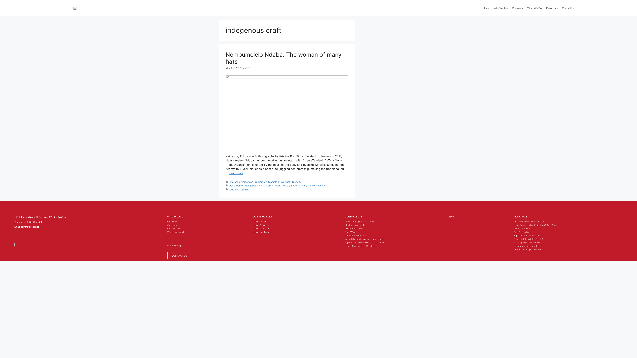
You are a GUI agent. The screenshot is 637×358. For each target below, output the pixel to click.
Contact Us (568, 8)
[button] (588, 5)
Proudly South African (294, 185)
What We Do (534, 8)
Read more (236, 173)
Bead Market (236, 185)
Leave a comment (239, 189)
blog (452, 216)
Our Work (517, 8)
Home (486, 8)
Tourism (296, 181)
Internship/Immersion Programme (248, 181)
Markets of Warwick (279, 181)
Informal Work (273, 185)
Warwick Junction (317, 185)
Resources (552, 8)
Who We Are (501, 8)
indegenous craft (254, 185)
